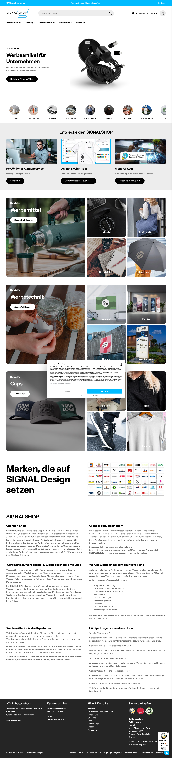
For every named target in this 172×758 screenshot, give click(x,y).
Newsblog (92, 730)
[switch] (163, 748)
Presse (91, 727)
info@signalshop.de (55, 719)
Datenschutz (147, 752)
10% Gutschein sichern (16, 3)
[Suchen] (110, 13)
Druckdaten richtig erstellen (100, 711)
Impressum (161, 752)
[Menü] (167, 733)
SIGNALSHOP (19, 752)
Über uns (92, 718)
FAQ (90, 721)
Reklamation (93, 724)
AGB (81, 752)
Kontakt (161, 3)
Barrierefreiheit (131, 752)
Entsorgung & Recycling (111, 752)
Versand (72, 752)
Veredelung (93, 714)
